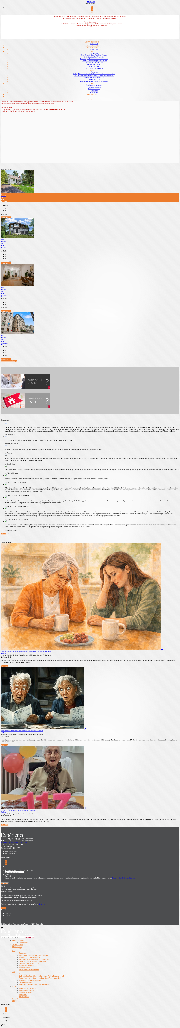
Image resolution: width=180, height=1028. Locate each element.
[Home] (88, 2)
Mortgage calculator (94, 87)
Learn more (5, 217)
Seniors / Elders (92, 46)
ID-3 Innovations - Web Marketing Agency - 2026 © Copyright (22, 924)
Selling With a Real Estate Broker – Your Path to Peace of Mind (94, 74)
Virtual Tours (94, 49)
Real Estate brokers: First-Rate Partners (94, 55)
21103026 (4, 299)
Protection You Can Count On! (94, 57)
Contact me (92, 94)
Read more (4, 666)
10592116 (4, 251)
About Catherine (92, 42)
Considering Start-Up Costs (94, 62)
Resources (94, 53)
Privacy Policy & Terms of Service (123, 878)
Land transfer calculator (94, 85)
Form (7, 874)
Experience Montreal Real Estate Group (14, 842)
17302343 (4, 347)
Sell (92, 70)
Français (92, 2)
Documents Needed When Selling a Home (94, 81)
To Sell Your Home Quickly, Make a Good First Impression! (94, 76)
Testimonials (94, 44)
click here (42, 904)
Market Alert (94, 92)
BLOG (92, 96)
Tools (92, 83)
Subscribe (5, 883)
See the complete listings (9, 361)
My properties (92, 47)
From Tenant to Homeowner (94, 68)
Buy (92, 51)
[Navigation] (86, 2)
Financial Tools (94, 66)
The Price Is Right (94, 79)
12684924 (4, 205)
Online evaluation (94, 89)
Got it (3, 908)
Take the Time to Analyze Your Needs (94, 61)
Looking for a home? (94, 64)
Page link (8, 876)
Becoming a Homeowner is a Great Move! (94, 59)
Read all (3, 534)
